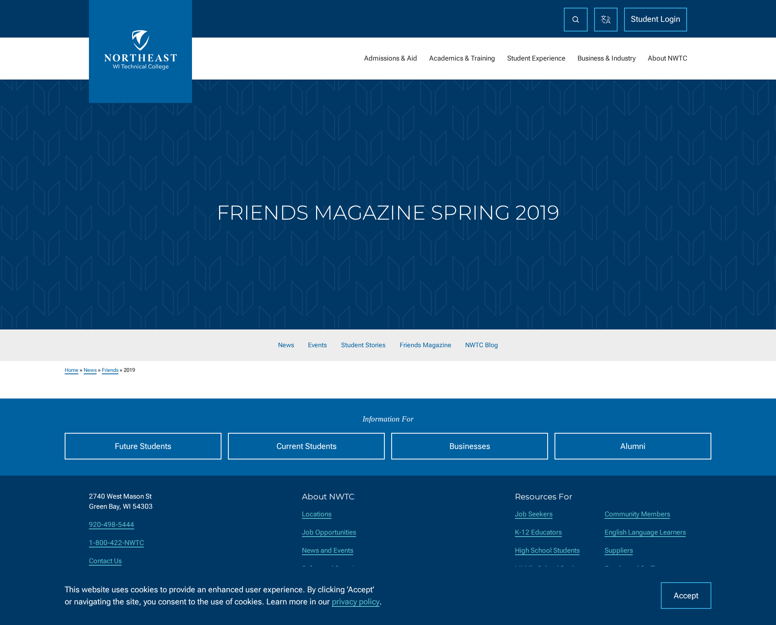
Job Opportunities (329, 532)
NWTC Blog (481, 345)
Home (71, 370)
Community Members (637, 514)
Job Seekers (533, 514)
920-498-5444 (111, 525)
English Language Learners (645, 532)
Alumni (632, 446)
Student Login (655, 19)
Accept (686, 595)
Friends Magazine (425, 345)
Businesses (469, 446)
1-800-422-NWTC (116, 543)
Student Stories (363, 345)
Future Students (143, 446)
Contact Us (105, 561)
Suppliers (619, 550)
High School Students (547, 550)
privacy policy (356, 601)
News (286, 345)
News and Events (327, 550)
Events (317, 345)
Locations (316, 514)
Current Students (306, 446)
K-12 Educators (538, 532)
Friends (110, 370)
